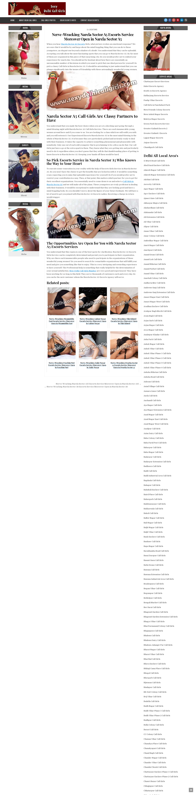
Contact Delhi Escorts (90, 20)
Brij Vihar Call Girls (152, 697)
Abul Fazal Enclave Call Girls (157, 165)
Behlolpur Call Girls (153, 598)
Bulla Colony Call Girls (154, 725)
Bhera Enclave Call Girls (155, 664)
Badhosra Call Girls (152, 466)
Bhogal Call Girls (151, 673)
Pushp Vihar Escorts (153, 100)
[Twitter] (165, 20)
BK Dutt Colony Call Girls (155, 692)
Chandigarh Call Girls (153, 147)
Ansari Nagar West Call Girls (157, 302)
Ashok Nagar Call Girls (154, 344)
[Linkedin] (182, 20)
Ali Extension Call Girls (154, 217)
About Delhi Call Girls (28, 20)
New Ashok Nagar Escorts (156, 114)
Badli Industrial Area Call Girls (157, 476)
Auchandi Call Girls (152, 400)
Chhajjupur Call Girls (153, 786)
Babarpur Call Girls (152, 447)
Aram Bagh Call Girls (153, 316)
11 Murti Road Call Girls (154, 161)
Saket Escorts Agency (154, 86)
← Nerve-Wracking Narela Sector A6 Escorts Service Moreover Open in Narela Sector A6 (86, 387)
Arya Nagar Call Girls (153, 330)
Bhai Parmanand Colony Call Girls (159, 626)
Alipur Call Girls (151, 226)
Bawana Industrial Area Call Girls (159, 579)
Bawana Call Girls (151, 570)
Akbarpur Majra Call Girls (155, 203)
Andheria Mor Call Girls (154, 283)
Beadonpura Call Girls (154, 584)
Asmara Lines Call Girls (154, 391)
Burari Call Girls (151, 729)
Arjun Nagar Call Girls (154, 325)
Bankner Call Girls (152, 541)
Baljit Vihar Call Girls (153, 532)
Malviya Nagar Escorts (154, 119)
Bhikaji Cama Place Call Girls (157, 668)
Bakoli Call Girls (151, 513)
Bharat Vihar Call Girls (154, 654)
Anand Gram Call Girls (154, 255)
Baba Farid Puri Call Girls (155, 443)
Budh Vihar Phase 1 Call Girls (157, 711)
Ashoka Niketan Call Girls (155, 372)
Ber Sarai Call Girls (152, 607)
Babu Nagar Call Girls (153, 452)
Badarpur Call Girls (152, 457)
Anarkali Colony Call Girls (155, 278)
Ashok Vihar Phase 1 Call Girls (157, 353)
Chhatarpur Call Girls (153, 791)
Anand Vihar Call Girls (154, 274)
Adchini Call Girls (151, 179)
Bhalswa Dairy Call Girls (155, 640)
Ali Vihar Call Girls (152, 222)
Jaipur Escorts (150, 142)
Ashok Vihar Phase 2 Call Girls (157, 358)
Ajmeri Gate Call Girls (153, 198)
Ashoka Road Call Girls (154, 377)
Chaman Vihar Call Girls (154, 739)
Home (12, 20)
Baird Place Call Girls (153, 494)
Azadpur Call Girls (152, 429)
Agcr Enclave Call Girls (154, 194)
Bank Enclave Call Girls (154, 537)
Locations (93, 29)
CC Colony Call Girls (153, 734)
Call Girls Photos (48, 20)
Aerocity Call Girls (152, 184)
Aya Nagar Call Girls (153, 405)
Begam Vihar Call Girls (154, 588)
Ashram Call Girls (152, 382)
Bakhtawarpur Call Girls (155, 504)
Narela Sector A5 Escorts (73, 44)
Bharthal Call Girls (152, 659)
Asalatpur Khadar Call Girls (156, 335)
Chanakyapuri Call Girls (154, 748)
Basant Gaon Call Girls (154, 560)
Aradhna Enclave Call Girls (156, 306)
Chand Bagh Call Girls (153, 753)
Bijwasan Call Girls (152, 682)
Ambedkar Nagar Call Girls (156, 241)
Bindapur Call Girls (152, 687)
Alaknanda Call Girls (153, 212)
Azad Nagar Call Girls (153, 415)
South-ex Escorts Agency (155, 91)
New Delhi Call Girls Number (82, 271)
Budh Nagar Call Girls (153, 706)
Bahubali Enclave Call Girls (156, 490)
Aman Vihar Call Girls (153, 231)
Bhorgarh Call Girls (152, 678)
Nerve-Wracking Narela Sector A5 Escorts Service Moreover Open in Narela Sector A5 (93, 36)
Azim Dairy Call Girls (153, 433)
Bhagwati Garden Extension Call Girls (161, 617)
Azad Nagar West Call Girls (156, 424)
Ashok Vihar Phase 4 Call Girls (157, 368)
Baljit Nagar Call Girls (153, 527)
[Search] (186, 20)
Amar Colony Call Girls (154, 236)
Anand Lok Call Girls (153, 259)
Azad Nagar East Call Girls (156, 419)
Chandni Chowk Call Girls (155, 767)
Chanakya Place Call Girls (155, 744)
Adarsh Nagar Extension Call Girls (159, 175)
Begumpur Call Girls (153, 593)
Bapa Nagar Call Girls (153, 546)
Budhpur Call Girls (152, 720)
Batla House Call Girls (153, 565)
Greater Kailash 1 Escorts (155, 133)
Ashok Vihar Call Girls (154, 349)
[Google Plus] (173, 20)
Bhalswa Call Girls (152, 635)
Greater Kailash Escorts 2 (155, 128)
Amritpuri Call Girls (153, 250)
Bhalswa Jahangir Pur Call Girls (158, 645)
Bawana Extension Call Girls (156, 574)
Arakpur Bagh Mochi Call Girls (157, 311)
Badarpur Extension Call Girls (157, 462)
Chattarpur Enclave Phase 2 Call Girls (161, 777)
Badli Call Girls (150, 471)
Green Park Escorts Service (156, 124)
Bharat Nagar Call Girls (154, 649)
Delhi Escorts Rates (68, 20)
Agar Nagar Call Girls (153, 189)
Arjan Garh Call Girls (153, 321)
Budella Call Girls (151, 701)
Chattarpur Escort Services (156, 81)
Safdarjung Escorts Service (156, 95)
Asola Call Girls (150, 396)
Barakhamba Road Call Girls (156, 551)
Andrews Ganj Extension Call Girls (159, 292)
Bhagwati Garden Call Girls (156, 612)
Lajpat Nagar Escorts (153, 138)
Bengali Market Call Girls (155, 602)
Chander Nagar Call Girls (155, 758)
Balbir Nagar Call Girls (154, 518)
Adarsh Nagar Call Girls (154, 170)
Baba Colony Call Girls (154, 438)
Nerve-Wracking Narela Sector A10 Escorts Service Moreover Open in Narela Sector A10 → (98, 384)
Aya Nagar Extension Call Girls (157, 410)
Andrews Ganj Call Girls (154, 288)
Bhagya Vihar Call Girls (154, 621)
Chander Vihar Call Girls (155, 762)
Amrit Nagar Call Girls (154, 245)
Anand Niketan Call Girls (155, 264)
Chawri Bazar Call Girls (154, 781)
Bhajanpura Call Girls (153, 631)
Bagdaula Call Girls (152, 480)
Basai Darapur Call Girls (155, 555)
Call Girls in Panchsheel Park (157, 105)
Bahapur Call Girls (152, 485)
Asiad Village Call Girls (154, 386)
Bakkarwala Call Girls (153, 509)
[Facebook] (169, 20)
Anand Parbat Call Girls (154, 269)
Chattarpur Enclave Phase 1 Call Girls (161, 772)
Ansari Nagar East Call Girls (156, 297)
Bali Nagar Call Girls (153, 523)
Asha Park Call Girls (153, 339)
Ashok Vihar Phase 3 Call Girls (157, 363)
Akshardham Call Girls (154, 208)
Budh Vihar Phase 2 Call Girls (157, 715)
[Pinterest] (177, 20)
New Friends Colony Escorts (157, 110)
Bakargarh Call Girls (153, 499)
